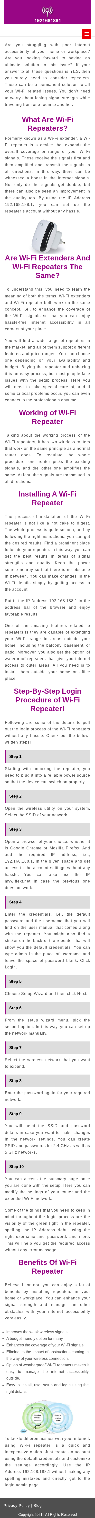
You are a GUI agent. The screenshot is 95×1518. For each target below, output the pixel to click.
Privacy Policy (17, 1505)
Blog (38, 1505)
